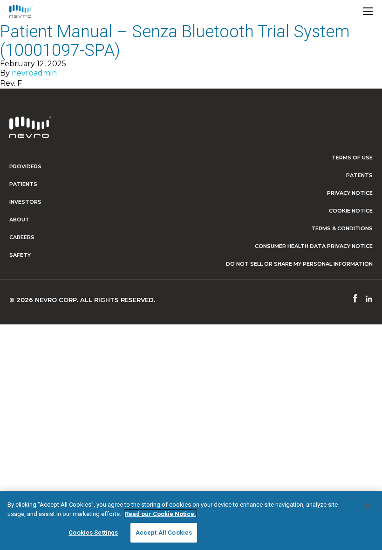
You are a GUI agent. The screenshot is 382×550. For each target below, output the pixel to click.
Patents (359, 175)
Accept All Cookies (164, 532)
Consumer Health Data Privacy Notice (314, 246)
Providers (25, 166)
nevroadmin (34, 73)
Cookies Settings (93, 532)
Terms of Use (352, 157)
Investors (25, 202)
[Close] (367, 505)
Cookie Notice (351, 210)
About (19, 219)
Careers (21, 237)
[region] (191, 520)
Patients (23, 184)
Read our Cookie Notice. (160, 513)
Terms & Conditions (342, 228)
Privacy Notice (350, 193)
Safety (20, 255)
